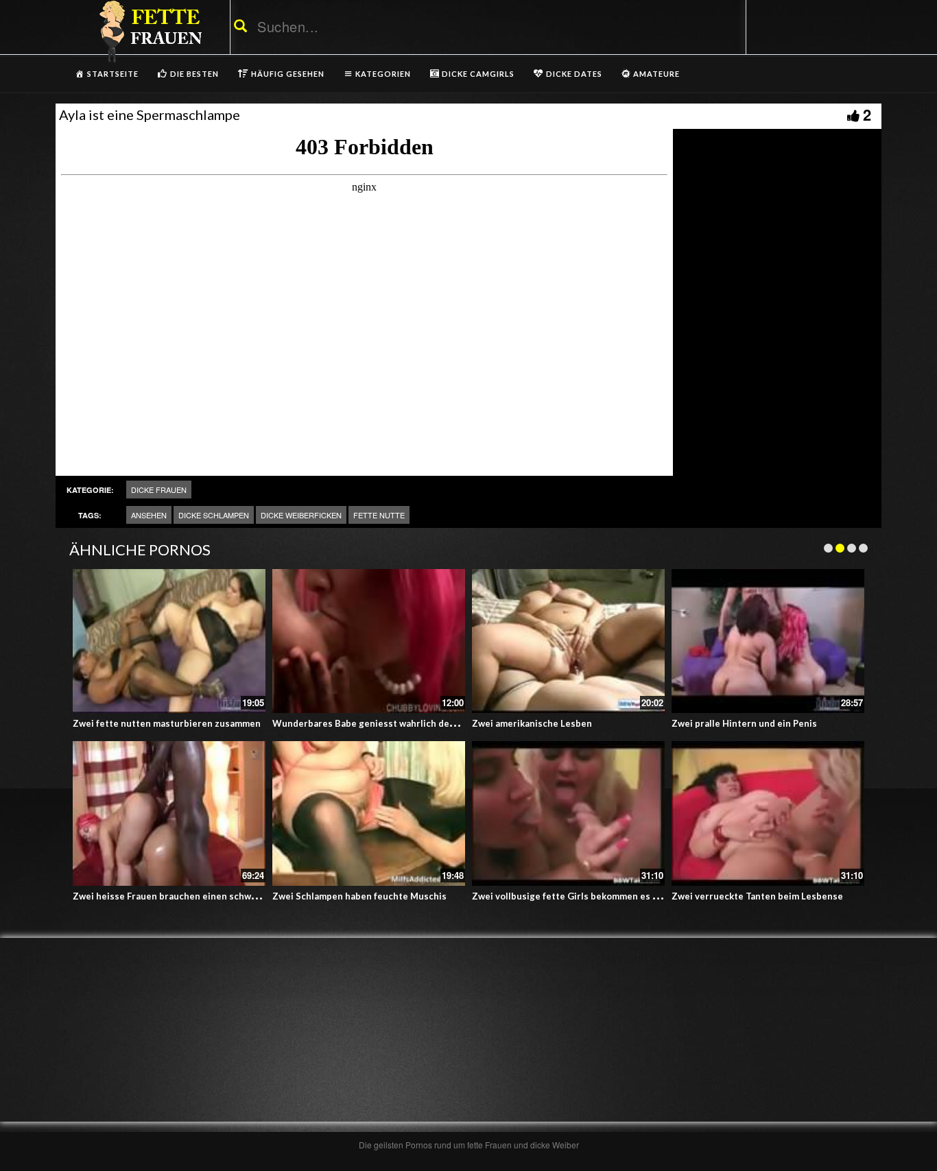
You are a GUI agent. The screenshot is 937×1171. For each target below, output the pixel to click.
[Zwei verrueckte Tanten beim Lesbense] (768, 813)
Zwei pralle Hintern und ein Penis (744, 723)
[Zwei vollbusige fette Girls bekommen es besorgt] (568, 813)
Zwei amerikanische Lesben (532, 723)
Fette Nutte (379, 514)
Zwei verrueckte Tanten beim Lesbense (757, 896)
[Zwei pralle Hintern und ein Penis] (768, 641)
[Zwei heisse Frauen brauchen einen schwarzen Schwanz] (169, 813)
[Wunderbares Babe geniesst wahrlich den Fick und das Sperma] (368, 641)
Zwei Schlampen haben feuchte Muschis (359, 896)
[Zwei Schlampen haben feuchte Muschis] (368, 813)
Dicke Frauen (159, 489)
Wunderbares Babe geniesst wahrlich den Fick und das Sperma (408, 723)
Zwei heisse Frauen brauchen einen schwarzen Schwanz (194, 896)
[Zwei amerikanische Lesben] (568, 641)
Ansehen (149, 514)
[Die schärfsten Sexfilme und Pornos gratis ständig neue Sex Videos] (148, 31)
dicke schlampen (213, 514)
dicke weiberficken (301, 514)
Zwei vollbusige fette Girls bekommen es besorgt (579, 896)
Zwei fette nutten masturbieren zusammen (167, 723)
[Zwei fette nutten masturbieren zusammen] (169, 641)
